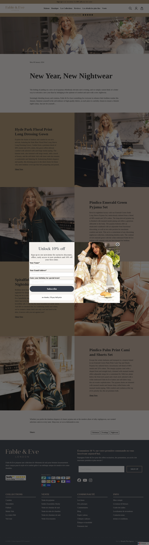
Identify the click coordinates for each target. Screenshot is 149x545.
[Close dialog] (117, 244)
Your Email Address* (38, 270)
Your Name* (35, 263)
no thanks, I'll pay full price (52, 297)
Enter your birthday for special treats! (45, 278)
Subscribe (52, 289)
